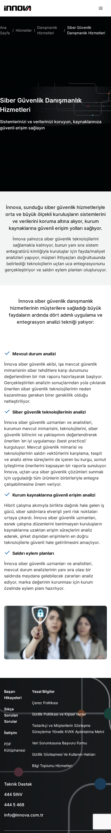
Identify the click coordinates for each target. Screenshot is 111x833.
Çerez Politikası (45, 703)
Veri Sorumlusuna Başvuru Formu (59, 743)
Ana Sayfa (5, 30)
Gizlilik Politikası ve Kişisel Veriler (59, 714)
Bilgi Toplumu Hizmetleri (52, 765)
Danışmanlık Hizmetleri (47, 30)
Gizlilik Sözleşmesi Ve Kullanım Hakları (63, 754)
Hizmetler (24, 30)
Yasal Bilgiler (43, 691)
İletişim (10, 732)
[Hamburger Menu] (100, 8)
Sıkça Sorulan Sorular (11, 715)
